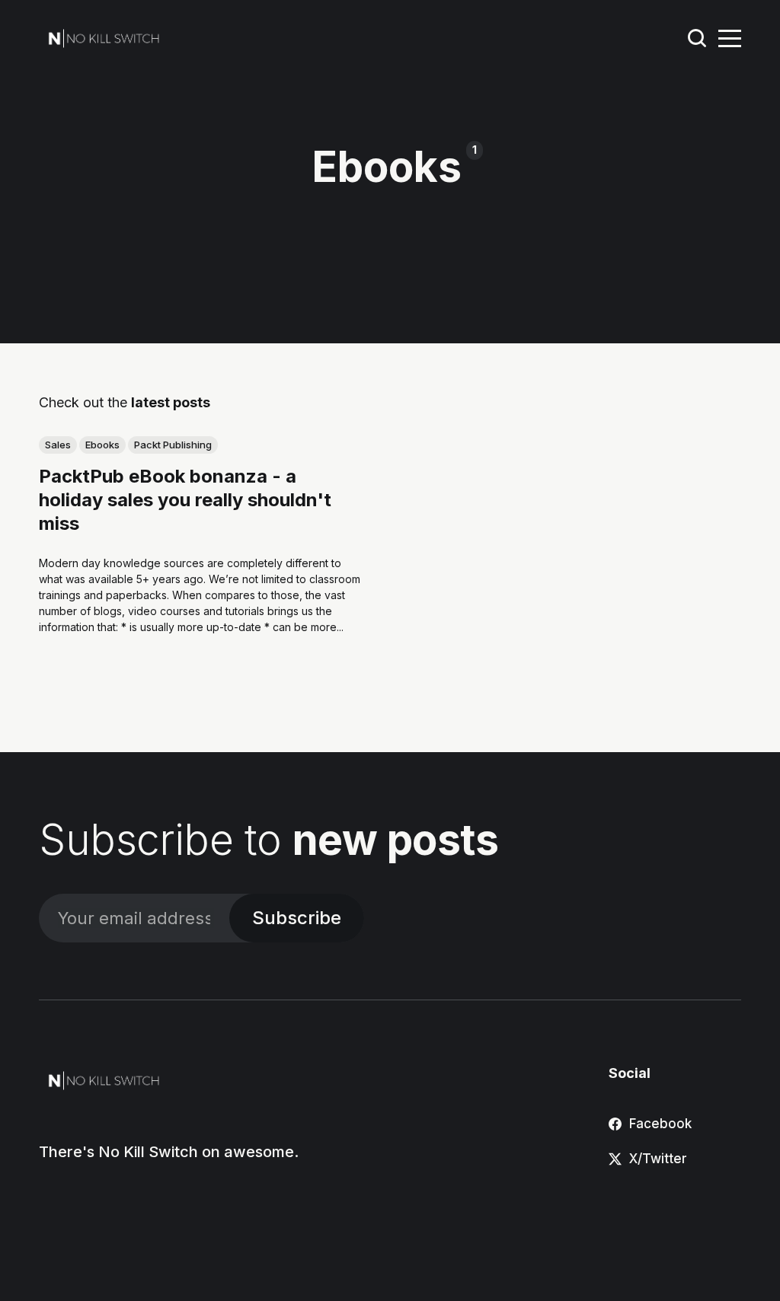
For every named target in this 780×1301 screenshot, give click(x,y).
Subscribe (296, 918)
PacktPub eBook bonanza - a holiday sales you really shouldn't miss (185, 499)
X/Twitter (658, 1158)
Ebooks (102, 444)
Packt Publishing (173, 444)
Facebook (660, 1123)
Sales (58, 444)
